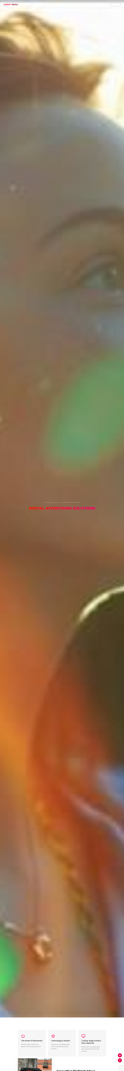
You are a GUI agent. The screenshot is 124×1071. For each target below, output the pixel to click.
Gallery (56, 4)
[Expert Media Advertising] (11, 4)
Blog (97, 4)
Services (92, 4)
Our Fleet (62, 4)
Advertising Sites (82, 4)
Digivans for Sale (71, 4)
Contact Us (104, 4)
